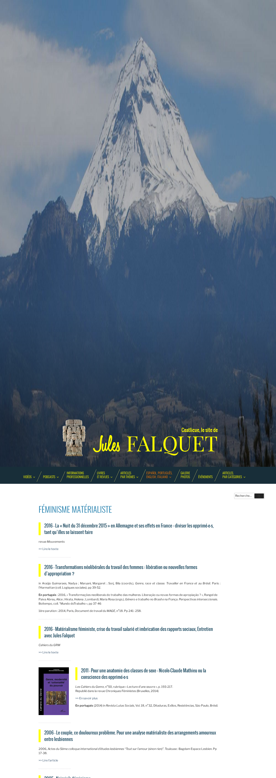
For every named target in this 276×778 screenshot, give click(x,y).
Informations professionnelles (78, 475)
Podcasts (49, 477)
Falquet (156, 443)
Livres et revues (103, 475)
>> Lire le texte (48, 549)
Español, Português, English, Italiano (159, 475)
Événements (205, 477)
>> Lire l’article (49, 760)
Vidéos (27, 477)
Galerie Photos (185, 475)
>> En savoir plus (86, 698)
